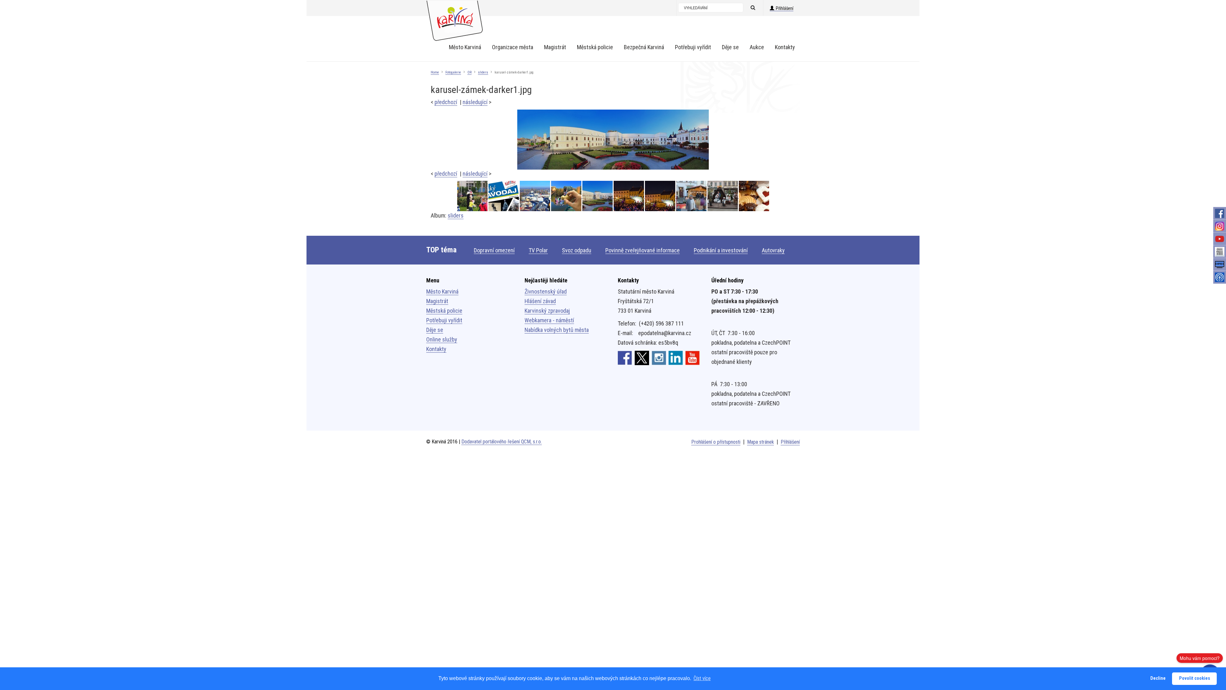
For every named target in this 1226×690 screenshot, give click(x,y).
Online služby (441, 339)
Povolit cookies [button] (1194, 678)
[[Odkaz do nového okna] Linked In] (676, 357)
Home (435, 72)
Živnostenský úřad (546, 291)
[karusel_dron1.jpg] (535, 196)
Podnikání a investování (721, 250)
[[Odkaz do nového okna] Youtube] (692, 357)
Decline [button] (1158, 678)
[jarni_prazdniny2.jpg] (472, 196)
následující (475, 102)
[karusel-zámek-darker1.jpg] (613, 139)
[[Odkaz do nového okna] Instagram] (659, 357)
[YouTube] (1219, 239)
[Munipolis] (1219, 277)
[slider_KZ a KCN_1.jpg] (504, 196)
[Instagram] (1219, 226)
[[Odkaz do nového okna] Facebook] (625, 357)
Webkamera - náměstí (549, 320)
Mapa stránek (760, 442)
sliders (483, 72)
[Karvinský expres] (1219, 264)
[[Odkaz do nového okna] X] (642, 357)
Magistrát (437, 301)
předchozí (446, 102)
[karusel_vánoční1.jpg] (723, 196)
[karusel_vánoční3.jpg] (660, 196)
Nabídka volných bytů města (557, 329)
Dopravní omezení (494, 250)
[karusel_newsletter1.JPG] (566, 196)
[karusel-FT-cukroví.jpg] (754, 196)
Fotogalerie (453, 72)
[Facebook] (1219, 213)
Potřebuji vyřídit (444, 320)
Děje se (434, 329)
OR (469, 72)
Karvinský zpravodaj (547, 310)
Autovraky (773, 250)
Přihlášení (784, 8)
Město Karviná (442, 291)
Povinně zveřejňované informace (642, 250)
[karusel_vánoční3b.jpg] (629, 196)
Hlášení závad (540, 301)
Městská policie (444, 310)
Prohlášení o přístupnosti (715, 442)
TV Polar (538, 250)
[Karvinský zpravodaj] (1219, 252)
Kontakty (436, 349)
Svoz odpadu (576, 250)
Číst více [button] (702, 678)
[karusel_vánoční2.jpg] (692, 196)
